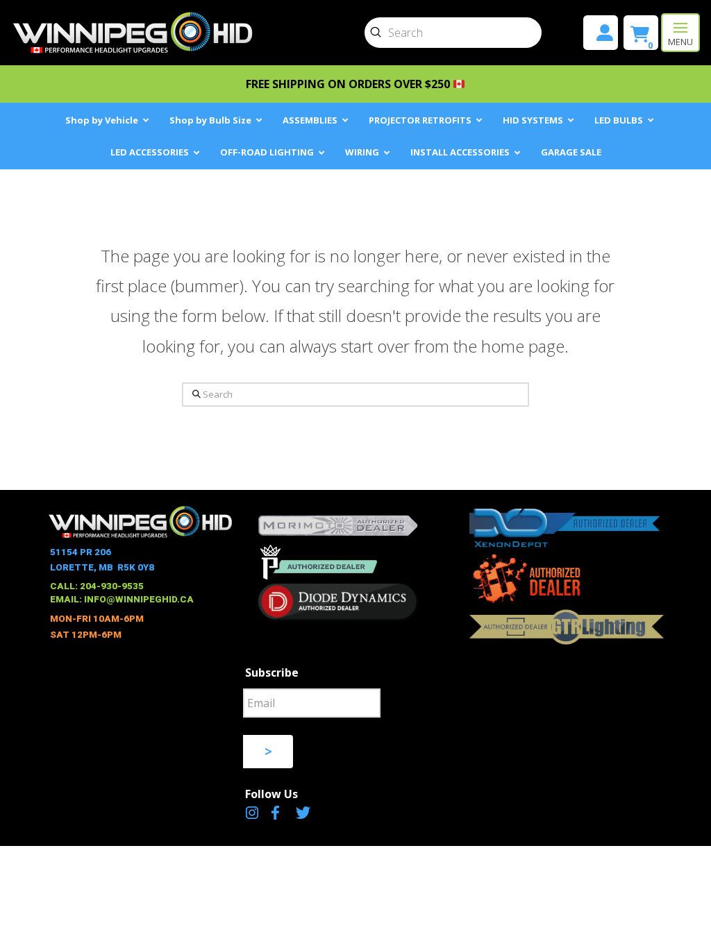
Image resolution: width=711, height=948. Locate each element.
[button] (680, 32)
